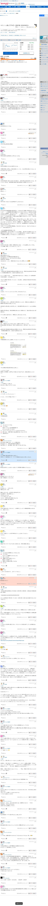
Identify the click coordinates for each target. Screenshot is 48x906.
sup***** (4, 288)
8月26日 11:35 (31, 646)
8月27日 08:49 (31, 439)
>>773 (2, 788)
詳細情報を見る (26, 53)
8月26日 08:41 (31, 853)
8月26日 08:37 (31, 866)
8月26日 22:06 (31, 505)
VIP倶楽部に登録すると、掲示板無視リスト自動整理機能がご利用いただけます (13, 35)
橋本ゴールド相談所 (6, 380)
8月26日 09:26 (31, 785)
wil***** (4, 506)
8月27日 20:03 (31, 97)
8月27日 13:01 (31, 297)
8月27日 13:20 (31, 252)
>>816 (2, 243)
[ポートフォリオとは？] (6, 11)
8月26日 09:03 (31, 831)
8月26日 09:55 (31, 776)
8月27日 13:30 (31, 240)
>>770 (2, 823)
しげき (4, 151)
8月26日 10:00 (31, 747)
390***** (4, 363)
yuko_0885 (5, 268)
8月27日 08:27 (31, 463)
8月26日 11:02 (31, 655)
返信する (4, 94)
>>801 (2, 465)
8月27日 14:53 (31, 197)
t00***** (4, 517)
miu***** (4, 578)
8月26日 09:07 (31, 820)
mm (3, 542)
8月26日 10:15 (31, 720)
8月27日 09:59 (31, 379)
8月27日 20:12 (31, 74)
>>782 (2, 608)
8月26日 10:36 (31, 683)
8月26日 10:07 (31, 735)
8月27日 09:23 (31, 413)
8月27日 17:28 (31, 150)
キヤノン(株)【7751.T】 (11, 13)
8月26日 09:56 (31, 756)
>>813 (2, 269)
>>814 (2, 100)
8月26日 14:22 (31, 605)
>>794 (2, 518)
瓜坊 (3, 423)
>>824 (2, 152)
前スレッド (35, 38)
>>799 (2, 486)
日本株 (6, 6)
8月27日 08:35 (31, 451)
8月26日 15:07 (31, 586)
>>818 (2, 164)
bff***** (4, 404)
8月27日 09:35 (31, 391)
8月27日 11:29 (31, 336)
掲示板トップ (2, 8)
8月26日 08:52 (31, 841)
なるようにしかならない (7, 440)
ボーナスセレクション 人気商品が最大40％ (27, 4)
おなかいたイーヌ (6, 656)
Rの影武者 (5, 253)
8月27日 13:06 (31, 287)
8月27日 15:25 (31, 188)
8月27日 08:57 (31, 422)
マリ (3, 133)
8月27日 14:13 (31, 207)
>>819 (2, 179)
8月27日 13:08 (31, 267)
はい (30, 94)
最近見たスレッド (3, 15)
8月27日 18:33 (31, 132)
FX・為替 (14, 6)
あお (3, 124)
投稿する (18, 903)
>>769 (2, 759)
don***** (4, 531)
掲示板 (28, 6)
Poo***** (4, 189)
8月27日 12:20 (31, 320)
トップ (2, 6)
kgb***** (4, 142)
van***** (4, 606)
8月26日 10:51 (31, 665)
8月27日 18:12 (31, 141)
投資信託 (18, 6)
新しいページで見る (4, 32)
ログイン (16, 4)
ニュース (23, 6)
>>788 (2, 589)
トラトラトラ (5, 75)
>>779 (2, 686)
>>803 (2, 364)
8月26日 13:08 (31, 620)
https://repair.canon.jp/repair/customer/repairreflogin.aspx (12, 640)
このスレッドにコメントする (10, 53)
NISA (44, 6)
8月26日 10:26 (31, 707)
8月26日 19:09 (31, 530)
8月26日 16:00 (31, 568)
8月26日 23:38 (31, 473)
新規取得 (22, 3)
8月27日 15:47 (31, 176)
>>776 (2, 723)
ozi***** (4, 177)
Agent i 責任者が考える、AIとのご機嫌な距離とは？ (9, 0)
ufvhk (4, 474)
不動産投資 (39, 6)
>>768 (2, 844)
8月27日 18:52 (31, 123)
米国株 (9, 6)
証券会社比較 (32, 6)
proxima (4, 198)
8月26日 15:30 (31, 577)
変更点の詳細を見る (12, 32)
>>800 (2, 454)
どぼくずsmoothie (6, 878)
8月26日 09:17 (31, 811)
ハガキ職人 (5, 414)
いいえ (34, 94)
